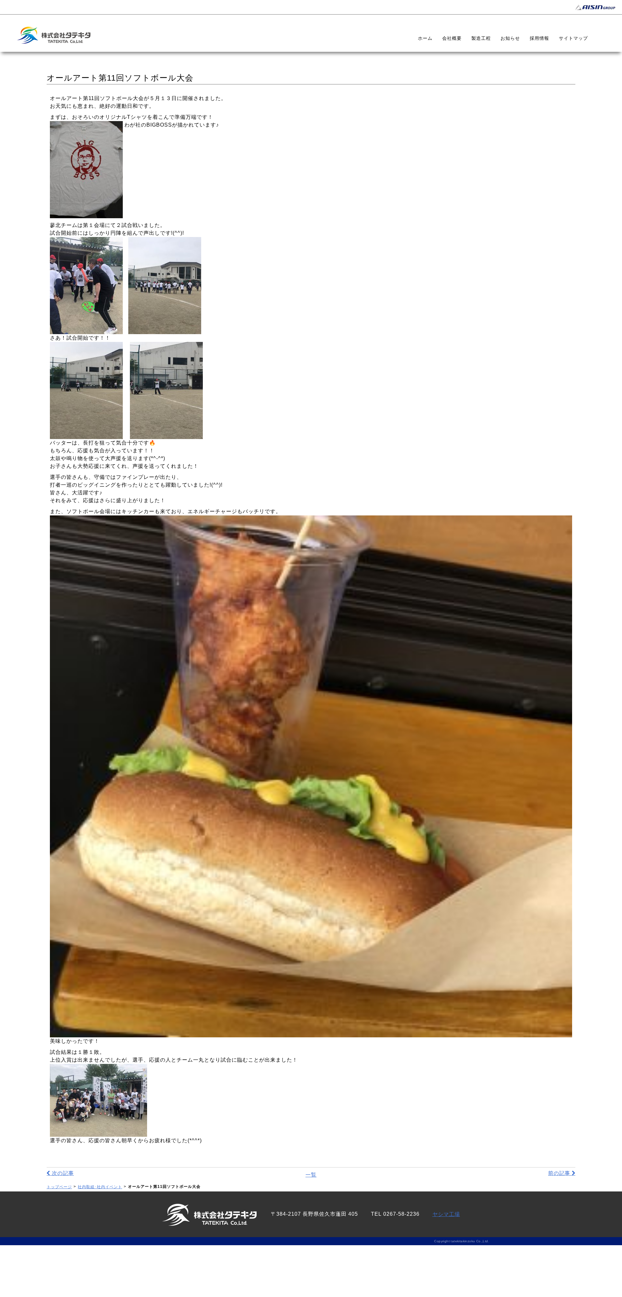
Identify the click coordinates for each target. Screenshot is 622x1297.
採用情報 (539, 38)
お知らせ (510, 38)
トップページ (59, 1187)
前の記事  (561, 1173)
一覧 (311, 1175)
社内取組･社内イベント (100, 1187)
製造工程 (481, 38)
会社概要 (452, 38)
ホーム (425, 38)
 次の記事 (60, 1173)
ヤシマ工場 (446, 1214)
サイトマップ (573, 38)
